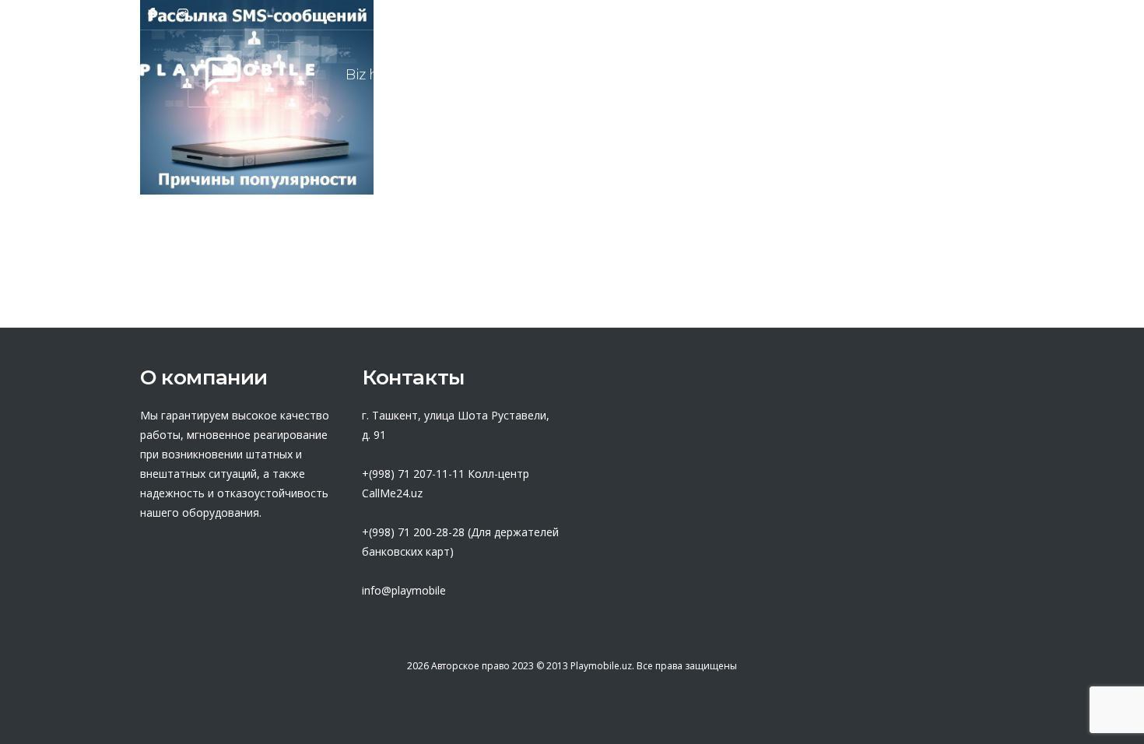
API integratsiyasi (867, 74)
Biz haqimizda (393, 74)
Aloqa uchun (1007, 74)
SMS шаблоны (720, 74)
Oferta (611, 74)
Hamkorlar (516, 74)
